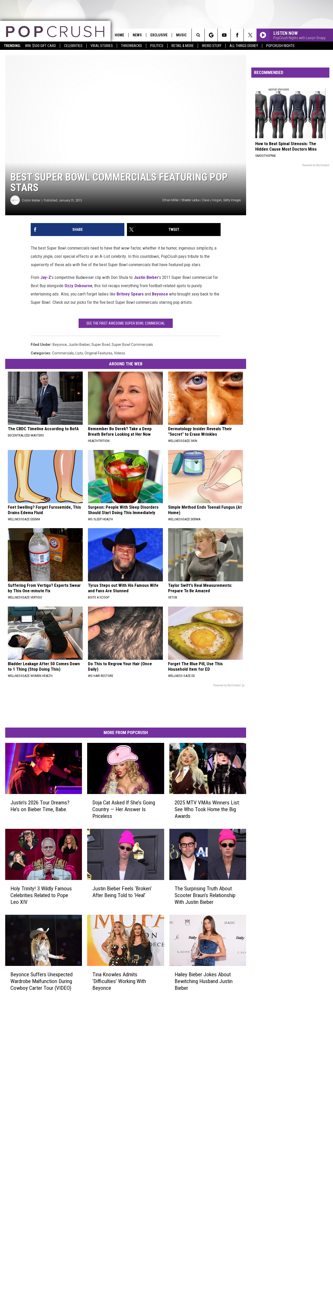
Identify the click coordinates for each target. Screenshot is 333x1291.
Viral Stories (102, 46)
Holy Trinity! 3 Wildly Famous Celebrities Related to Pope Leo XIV (41, 895)
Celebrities (73, 46)
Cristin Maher (31, 200)
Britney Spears (130, 294)
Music (181, 35)
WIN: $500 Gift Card (40, 46)
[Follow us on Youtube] (224, 35)
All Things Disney (243, 46)
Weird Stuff (211, 46)
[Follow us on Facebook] (237, 35)
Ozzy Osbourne (78, 285)
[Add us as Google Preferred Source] (211, 35)
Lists (79, 353)
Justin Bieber (146, 277)
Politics (156, 46)
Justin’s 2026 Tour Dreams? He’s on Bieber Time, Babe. (39, 805)
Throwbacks (131, 46)
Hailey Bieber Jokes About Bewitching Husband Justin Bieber (204, 981)
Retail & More (182, 46)
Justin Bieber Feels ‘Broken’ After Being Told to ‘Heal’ (122, 891)
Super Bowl (100, 344)
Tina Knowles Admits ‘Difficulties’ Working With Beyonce (119, 981)
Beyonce (160, 294)
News (137, 35)
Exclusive (159, 35)
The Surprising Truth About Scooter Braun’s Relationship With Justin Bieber (205, 895)
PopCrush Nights (280, 46)
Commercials (63, 353)
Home (119, 35)
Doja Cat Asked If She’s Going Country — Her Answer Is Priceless (123, 809)
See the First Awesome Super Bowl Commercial (125, 323)
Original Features (98, 353)
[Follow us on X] (250, 35)
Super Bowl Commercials (132, 344)
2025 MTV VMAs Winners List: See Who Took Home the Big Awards (207, 809)
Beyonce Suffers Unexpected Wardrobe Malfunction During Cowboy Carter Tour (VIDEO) (41, 981)
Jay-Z (45, 277)
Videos (119, 353)
